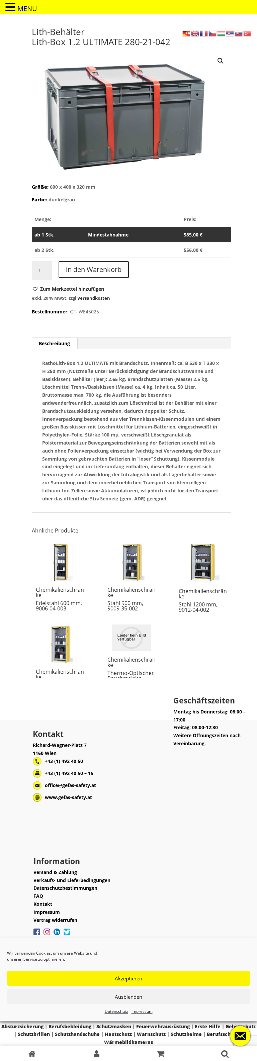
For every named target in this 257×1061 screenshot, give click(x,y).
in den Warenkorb (93, 269)
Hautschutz (118, 1034)
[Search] (225, 1054)
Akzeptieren (128, 978)
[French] (204, 33)
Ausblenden (128, 996)
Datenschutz (116, 1011)
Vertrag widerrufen (55, 920)
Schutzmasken (113, 1026)
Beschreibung (54, 343)
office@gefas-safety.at (70, 785)
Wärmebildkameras (128, 1042)
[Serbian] (230, 33)
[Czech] (212, 33)
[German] (186, 33)
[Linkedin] (57, 935)
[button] (68, 289)
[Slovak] (239, 33)
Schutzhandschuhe (77, 1034)
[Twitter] (67, 935)
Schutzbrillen (34, 1034)
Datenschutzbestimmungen (65, 888)
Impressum (142, 1011)
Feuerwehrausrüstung (163, 1026)
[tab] (54, 343)
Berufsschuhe (223, 1034)
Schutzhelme (186, 1034)
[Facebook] (36, 935)
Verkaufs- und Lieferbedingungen (71, 880)
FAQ (38, 896)
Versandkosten (93, 298)
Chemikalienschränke (60, 592)
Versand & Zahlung (55, 872)
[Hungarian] (221, 33)
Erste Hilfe (208, 1026)
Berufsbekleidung (70, 1026)
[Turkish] (247, 33)
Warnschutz (151, 1034)
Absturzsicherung (22, 1026)
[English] (195, 33)
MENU (27, 8)
